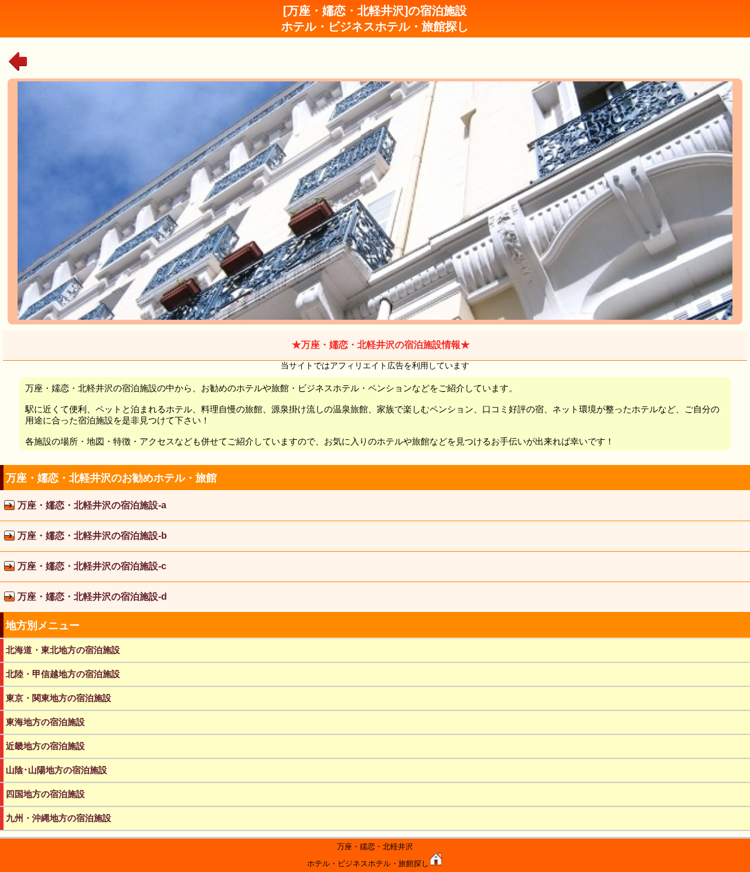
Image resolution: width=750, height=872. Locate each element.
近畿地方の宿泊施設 (45, 746)
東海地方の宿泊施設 (45, 722)
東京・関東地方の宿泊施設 (58, 698)
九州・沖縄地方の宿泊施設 (58, 818)
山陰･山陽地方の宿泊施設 (56, 770)
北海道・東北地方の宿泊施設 (63, 650)
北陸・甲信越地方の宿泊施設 (63, 674)
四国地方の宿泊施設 (45, 794)
